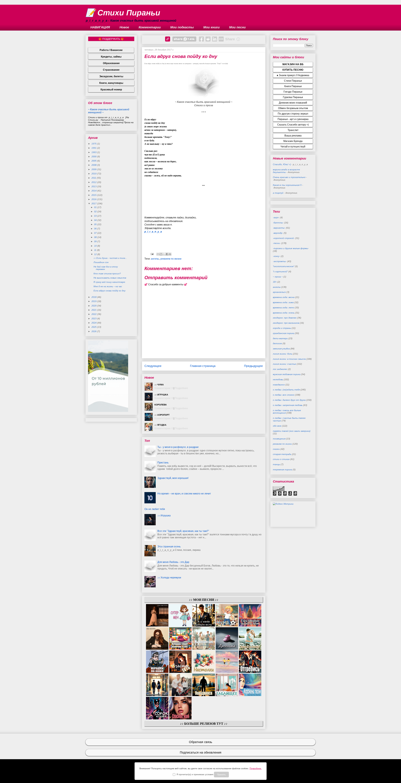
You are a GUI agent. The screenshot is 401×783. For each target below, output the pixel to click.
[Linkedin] (214, 39)
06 (95, 228)
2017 (94, 203)
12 (95, 254)
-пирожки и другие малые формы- (291, 248)
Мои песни (237, 27)
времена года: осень (283, 312)
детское (277, 343)
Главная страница (203, 366)
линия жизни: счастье (284, 364)
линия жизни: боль (282, 353)
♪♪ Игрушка (161, 394)
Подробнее (181, 388)
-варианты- (279, 228)
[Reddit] (208, 39)
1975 (94, 143)
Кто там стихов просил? (107, 273)
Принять (221, 774)
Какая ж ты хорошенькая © (287, 185)
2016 (94, 199)
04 (95, 220)
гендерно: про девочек (285, 317)
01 (95, 207)
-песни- (277, 243)
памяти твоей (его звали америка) (291, 431)
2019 (94, 301)
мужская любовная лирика (286, 374)
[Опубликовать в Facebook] (167, 254)
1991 (94, 148)
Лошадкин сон (101, 262)
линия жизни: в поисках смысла (289, 359)
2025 (94, 327)
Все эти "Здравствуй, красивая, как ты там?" (183, 531)
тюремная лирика (282, 469)
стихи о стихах (281, 459)
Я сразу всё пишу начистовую (109, 282)
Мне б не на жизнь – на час (108, 286)
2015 (94, 195)
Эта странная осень (169, 546)
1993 (94, 152)
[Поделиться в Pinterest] (170, 254)
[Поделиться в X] (164, 254)
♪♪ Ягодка (160, 425)
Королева (160, 404)
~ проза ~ (278, 276)
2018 (94, 297)
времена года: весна (283, 297)
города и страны (282, 328)
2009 (94, 169)
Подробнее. (256, 768)
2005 (94, 160)
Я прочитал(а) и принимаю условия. (195, 774)
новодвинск (279, 384)
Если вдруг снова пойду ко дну (109, 290)
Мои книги (211, 27)
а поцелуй (278, 193)
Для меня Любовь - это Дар (173, 562)
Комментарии (150, 27)
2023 (94, 318)
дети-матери (280, 338)
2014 (94, 190)
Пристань (163, 462)
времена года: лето (283, 307)
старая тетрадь (282, 454)
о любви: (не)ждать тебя (286, 389)
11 (95, 250)
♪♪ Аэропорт (162, 415)
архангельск (279, 292)
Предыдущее (253, 366)
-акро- (276, 217)
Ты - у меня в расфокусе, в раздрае (178, 447)
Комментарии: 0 (163, 388)
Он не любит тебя (154, 509)
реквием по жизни (170, 258)
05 (95, 224)
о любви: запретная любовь (287, 405)
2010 (94, 173)
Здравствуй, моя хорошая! (172, 478)
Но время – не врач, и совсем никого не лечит (184, 493)
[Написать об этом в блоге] (161, 254)
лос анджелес (280, 369)
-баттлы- (278, 222)
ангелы (155, 258)
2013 (94, 186)
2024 (94, 322)
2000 (94, 156)
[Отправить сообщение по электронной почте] (151, 254)
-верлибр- (278, 233)
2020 (94, 305)
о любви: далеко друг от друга (289, 400)
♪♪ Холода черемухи (169, 577)
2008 (94, 165)
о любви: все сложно (283, 395)
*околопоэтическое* (283, 266)
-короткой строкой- (283, 238)
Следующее (152, 366)
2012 (94, 182)
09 (95, 241)
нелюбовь (278, 379)
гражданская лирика (283, 333)
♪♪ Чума (159, 384)
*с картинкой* (280, 271)
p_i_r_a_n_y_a (153, 231)
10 (95, 246)
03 (95, 216)
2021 (94, 310)
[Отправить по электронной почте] (158, 254)
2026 (94, 331)
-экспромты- (279, 261)
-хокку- (276, 256)
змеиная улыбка (281, 348)
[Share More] (221, 39)
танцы (276, 464)
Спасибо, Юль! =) (282, 164)
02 (95, 211)
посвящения (279, 438)
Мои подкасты (182, 27)
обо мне (277, 426)
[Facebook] (201, 39)
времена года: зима (283, 302)
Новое (124, 27)
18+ (275, 282)
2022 (94, 314)
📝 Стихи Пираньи (123, 12)
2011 (94, 178)
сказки (276, 449)
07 (95, 233)
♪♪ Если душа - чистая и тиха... (110, 258)
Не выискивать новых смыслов (110, 278)
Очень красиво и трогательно (289, 177)
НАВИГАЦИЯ (100, 27)
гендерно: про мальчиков (286, 323)
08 (95, 237)
